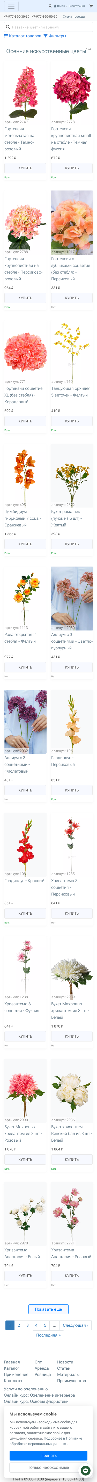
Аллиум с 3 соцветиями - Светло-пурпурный (72, 641)
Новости (65, 1362)
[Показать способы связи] (85, 1470)
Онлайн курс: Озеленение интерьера (39, 1395)
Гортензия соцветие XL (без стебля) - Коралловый (23, 395)
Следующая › (75, 1325)
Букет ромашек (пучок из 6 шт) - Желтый (66, 518)
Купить (25, 168)
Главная (12, 1362)
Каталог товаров (24, 35)
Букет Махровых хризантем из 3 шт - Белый (70, 1010)
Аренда (42, 1368)
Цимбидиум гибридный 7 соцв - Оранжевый (22, 518)
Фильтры (57, 35)
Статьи (63, 1368)
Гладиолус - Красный (24, 880)
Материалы (68, 1374)
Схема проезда (74, 16)
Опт (38, 1362)
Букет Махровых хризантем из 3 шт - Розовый (23, 1133)
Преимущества (71, 1380)
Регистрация (77, 6)
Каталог (11, 1368)
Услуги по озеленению (26, 1388)
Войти (60, 6)
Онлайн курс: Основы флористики (36, 1401)
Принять (49, 1455)
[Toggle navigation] (11, 6)
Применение (16, 1374)
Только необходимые (48, 1467)
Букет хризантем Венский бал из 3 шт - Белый (71, 1133)
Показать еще (48, 1309)
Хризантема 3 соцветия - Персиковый (64, 887)
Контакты (13, 1380)
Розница (43, 1374)
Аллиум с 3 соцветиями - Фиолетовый (17, 764)
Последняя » (48, 1335)
